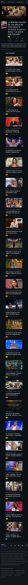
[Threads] (18, 545)
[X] (26, 545)
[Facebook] (11, 545)
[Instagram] (22, 545)
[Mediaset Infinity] (3, 2)
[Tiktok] (15, 545)
